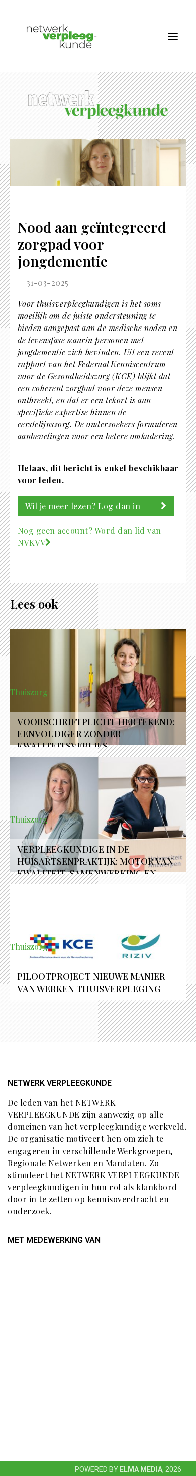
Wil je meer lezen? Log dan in (84, 506)
